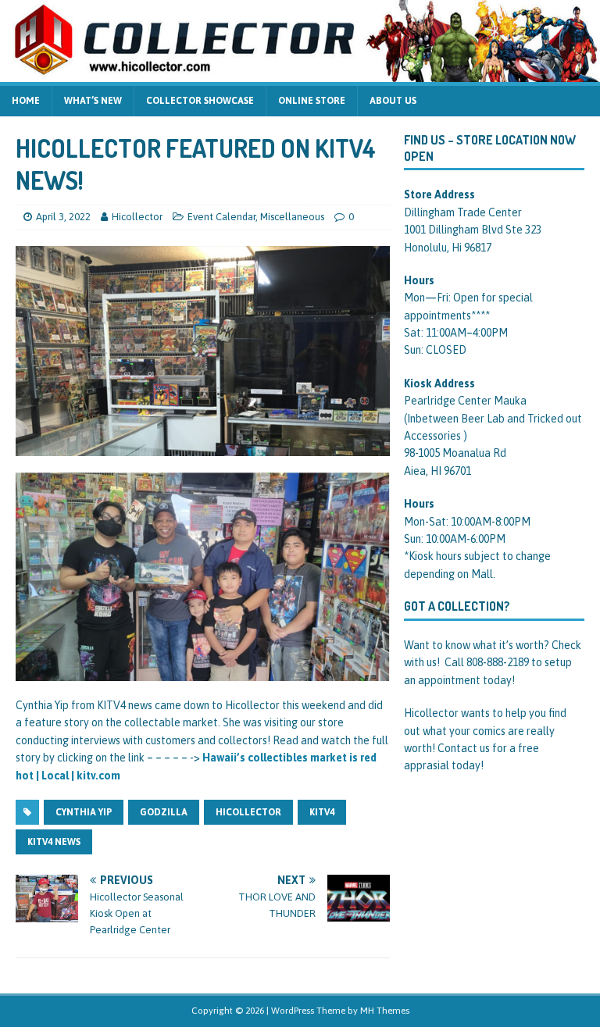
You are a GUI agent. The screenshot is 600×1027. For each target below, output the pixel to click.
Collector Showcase (200, 100)
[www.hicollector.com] (300, 72)
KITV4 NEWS (53, 841)
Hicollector (137, 217)
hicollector (248, 812)
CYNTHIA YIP (83, 812)
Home (26, 100)
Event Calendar (221, 217)
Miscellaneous (292, 217)
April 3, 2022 (63, 217)
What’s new (93, 100)
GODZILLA (164, 812)
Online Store (311, 100)
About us (393, 100)
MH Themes (384, 1010)
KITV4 (321, 812)
